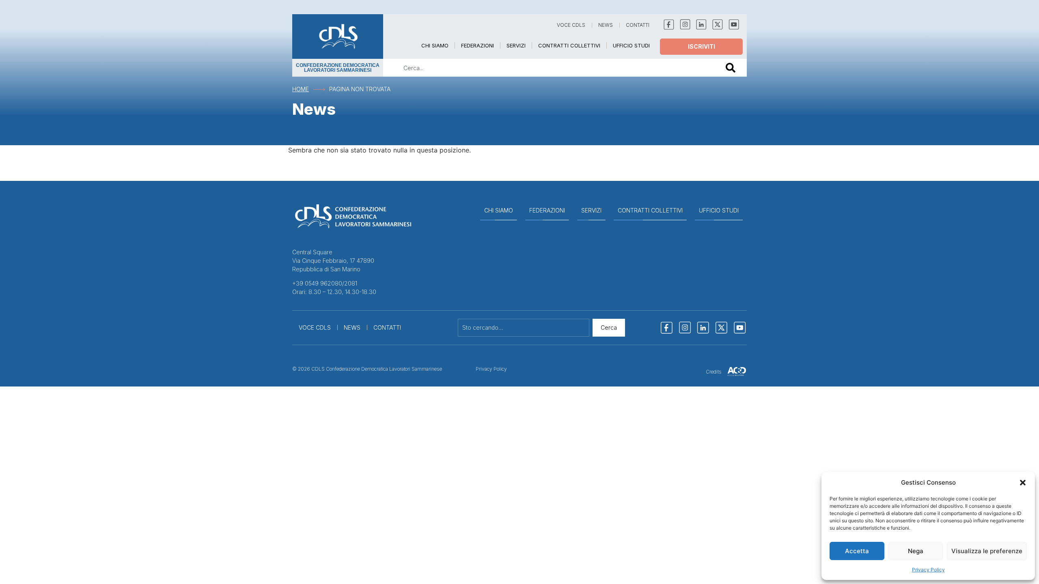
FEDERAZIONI (477, 45)
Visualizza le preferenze (986, 551)
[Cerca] (732, 68)
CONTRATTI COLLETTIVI (569, 45)
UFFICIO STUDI (631, 45)
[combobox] (548, 68)
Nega (915, 551)
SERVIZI (516, 45)
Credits (714, 372)
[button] (1023, 483)
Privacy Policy (928, 570)
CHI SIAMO (434, 45)
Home (300, 89)
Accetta (857, 551)
